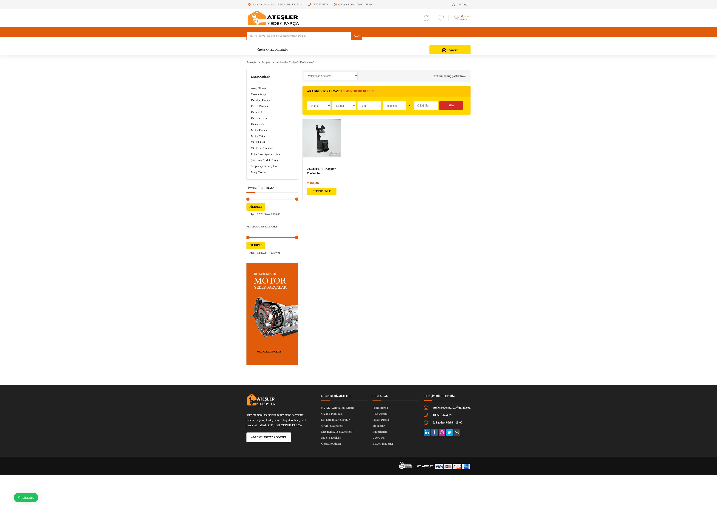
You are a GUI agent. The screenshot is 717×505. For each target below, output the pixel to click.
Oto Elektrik (258, 142)
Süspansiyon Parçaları (264, 166)
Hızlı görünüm (322, 138)
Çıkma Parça (258, 94)
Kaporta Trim (259, 118)
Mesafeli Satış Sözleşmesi (336, 431)
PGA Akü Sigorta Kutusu (266, 154)
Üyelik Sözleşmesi (332, 425)
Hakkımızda (380, 407)
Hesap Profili (381, 419)
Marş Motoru (258, 172)
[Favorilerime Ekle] (335, 127)
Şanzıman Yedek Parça (264, 160)
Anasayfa (251, 62)
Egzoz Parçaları (260, 106)
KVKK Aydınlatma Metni (337, 407)
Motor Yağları (259, 136)
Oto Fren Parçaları (262, 148)
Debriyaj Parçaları (261, 100)
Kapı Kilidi (257, 112)
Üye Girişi (379, 437)
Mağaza (266, 62)
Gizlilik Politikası (331, 413)
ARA (356, 35)
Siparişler (379, 425)
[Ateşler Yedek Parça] (274, 18)
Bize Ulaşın (380, 413)
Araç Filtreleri (259, 88)
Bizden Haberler (383, 443)
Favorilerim (380, 431)
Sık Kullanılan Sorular (335, 419)
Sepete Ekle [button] (322, 191)
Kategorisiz (257, 124)
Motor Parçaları (260, 130)
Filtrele (255, 206)
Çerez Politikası (331, 443)
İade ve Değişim (331, 437)
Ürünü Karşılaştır (335, 134)
